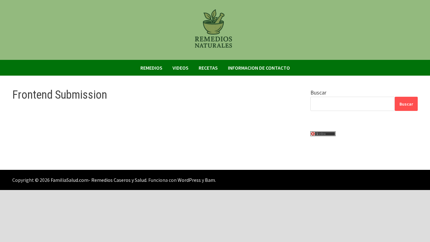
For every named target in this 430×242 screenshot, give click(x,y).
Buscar (318, 92)
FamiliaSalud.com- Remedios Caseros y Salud (98, 180)
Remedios (151, 68)
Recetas (208, 68)
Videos (181, 68)
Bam (210, 180)
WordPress (189, 180)
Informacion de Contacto (259, 68)
